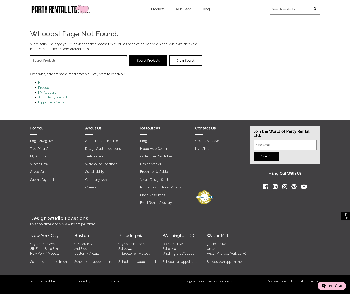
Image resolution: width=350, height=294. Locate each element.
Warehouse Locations (101, 164)
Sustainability (94, 172)
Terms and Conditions (43, 281)
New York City (44, 235)
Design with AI (150, 164)
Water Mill (217, 235)
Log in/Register (41, 141)
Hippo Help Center (51, 102)
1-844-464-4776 (207, 141)
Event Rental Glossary (156, 203)
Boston (81, 235)
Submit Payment (42, 180)
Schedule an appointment (49, 262)
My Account (47, 92)
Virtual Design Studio (155, 180)
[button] (332, 286)
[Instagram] (284, 186)
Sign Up (266, 156)
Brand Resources (152, 195)
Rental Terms (116, 281)
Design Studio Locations (103, 149)
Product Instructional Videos (160, 187)
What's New (39, 164)
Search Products (281, 6)
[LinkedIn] (275, 186)
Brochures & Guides (154, 172)
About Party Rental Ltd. (55, 97)
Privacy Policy (82, 281)
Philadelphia (130, 235)
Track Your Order (42, 149)
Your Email (261, 142)
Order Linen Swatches (156, 156)
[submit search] (315, 9)
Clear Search (186, 60)
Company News (97, 180)
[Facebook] (265, 186)
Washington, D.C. (179, 235)
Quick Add (183, 9)
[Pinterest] (294, 186)
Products (158, 9)
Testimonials (94, 156)
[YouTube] (304, 186)
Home (42, 83)
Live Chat (202, 149)
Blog (206, 9)
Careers (90, 187)
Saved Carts (38, 172)
